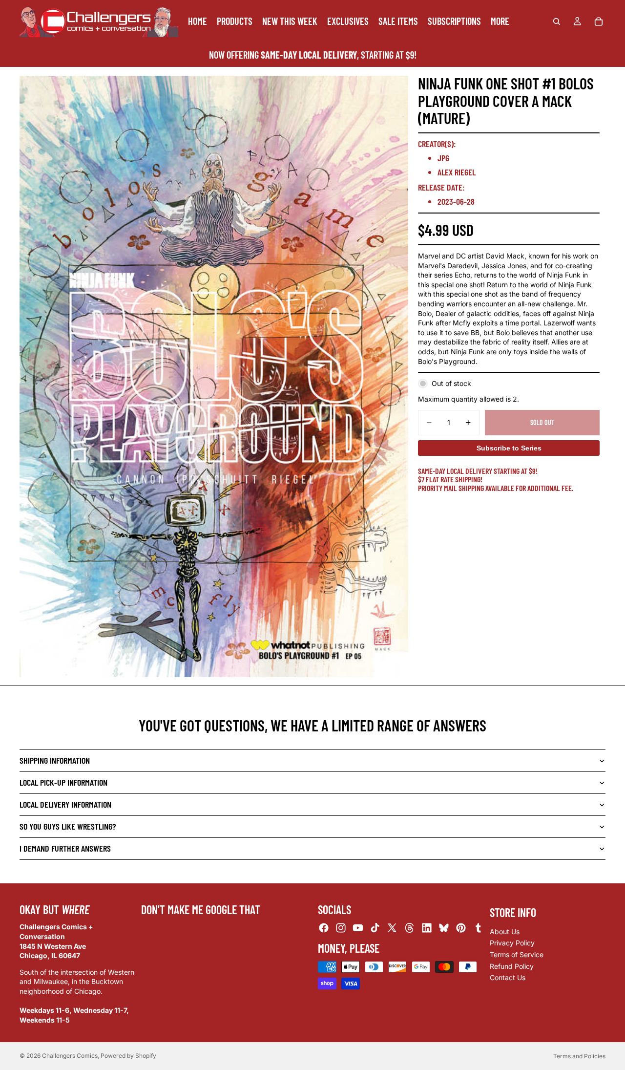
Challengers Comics (70, 1055)
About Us (505, 931)
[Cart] (598, 21)
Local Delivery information (65, 804)
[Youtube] (358, 928)
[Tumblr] (478, 928)
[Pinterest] (461, 928)
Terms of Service (516, 954)
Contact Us (507, 977)
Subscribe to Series (509, 448)
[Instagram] (341, 928)
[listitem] (500, 21)
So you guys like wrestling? (68, 826)
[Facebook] (324, 928)
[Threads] (410, 928)
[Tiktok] (375, 928)
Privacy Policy (512, 943)
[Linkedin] (427, 928)
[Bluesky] (444, 928)
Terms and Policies (579, 1056)
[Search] (556, 21)
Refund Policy (512, 966)
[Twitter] (392, 928)
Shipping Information (55, 760)
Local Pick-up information (63, 782)
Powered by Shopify (128, 1055)
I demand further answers (65, 848)
